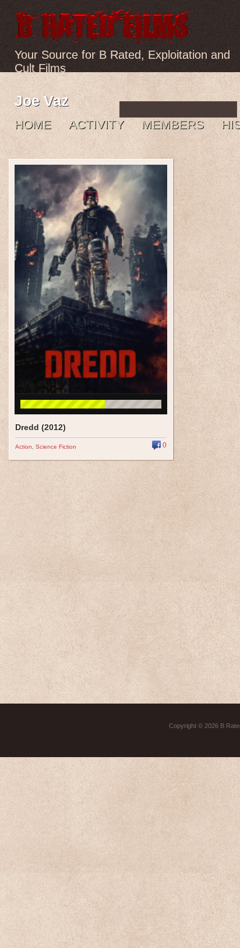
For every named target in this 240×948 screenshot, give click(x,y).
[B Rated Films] (104, 37)
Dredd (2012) (40, 427)
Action (23, 446)
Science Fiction (56, 446)
